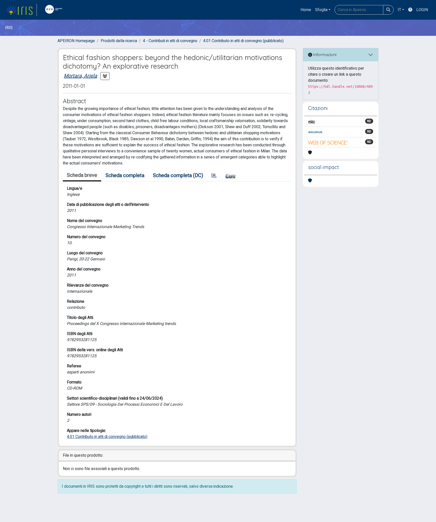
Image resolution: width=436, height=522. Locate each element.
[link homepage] (21, 10)
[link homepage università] (55, 10)
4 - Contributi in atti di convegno (170, 41)
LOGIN (422, 10)
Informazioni (324, 54)
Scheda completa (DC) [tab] (178, 175)
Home (306, 10)
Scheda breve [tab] (82, 175)
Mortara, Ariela (80, 75)
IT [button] (399, 10)
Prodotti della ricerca (119, 41)
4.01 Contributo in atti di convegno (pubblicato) (243, 41)
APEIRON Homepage (76, 41)
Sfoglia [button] (321, 10)
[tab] (214, 175)
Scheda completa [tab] (124, 175)
